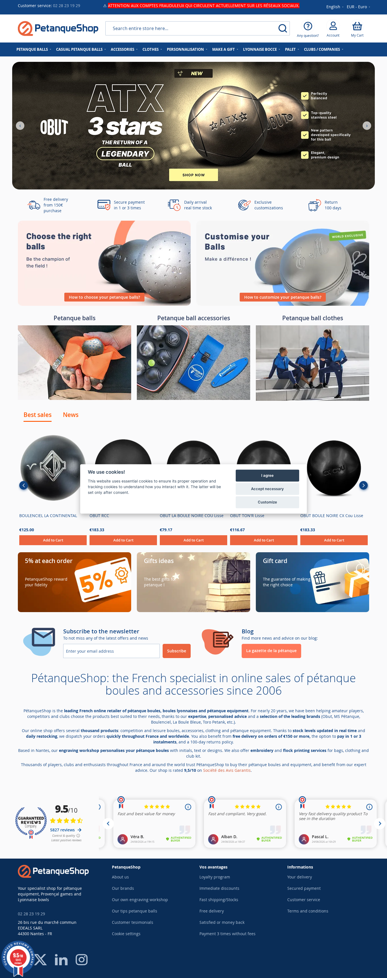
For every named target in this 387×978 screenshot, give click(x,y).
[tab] (37, 414)
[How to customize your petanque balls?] (282, 304)
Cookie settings (126, 933)
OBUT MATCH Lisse (108, 515)
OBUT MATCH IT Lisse (39, 515)
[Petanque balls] (74, 398)
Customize (267, 502)
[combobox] (197, 28)
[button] (359, 7)
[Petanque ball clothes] (312, 399)
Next (363, 485)
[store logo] (58, 28)
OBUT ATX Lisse (244, 515)
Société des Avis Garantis (227, 770)
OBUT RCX (310, 515)
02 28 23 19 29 (66, 5)
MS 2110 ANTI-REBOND (182, 515)
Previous (23, 485)
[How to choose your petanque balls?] (104, 304)
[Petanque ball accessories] (193, 398)
